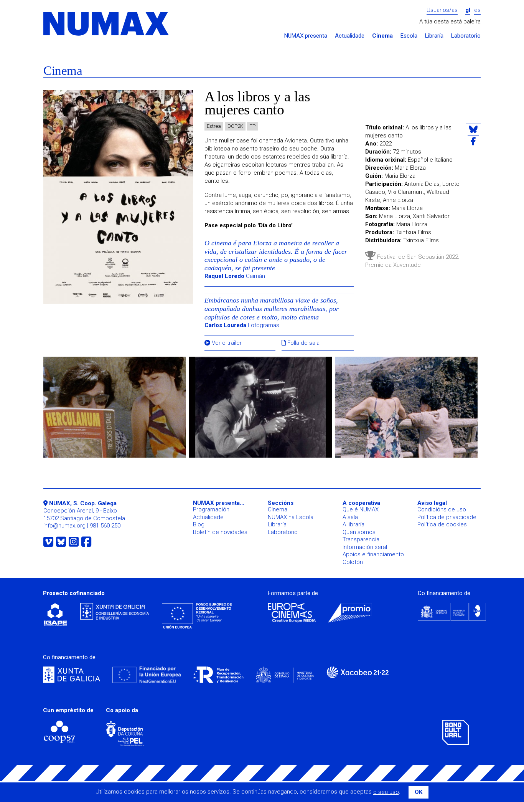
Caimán (234, 276)
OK (418, 792)
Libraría (434, 36)
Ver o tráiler (226, 343)
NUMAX (106, 24)
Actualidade (349, 36)
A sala (350, 517)
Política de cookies (442, 524)
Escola (408, 36)
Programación (211, 509)
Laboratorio (466, 36)
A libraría (353, 524)
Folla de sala (303, 343)
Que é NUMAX (361, 509)
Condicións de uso (441, 509)
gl (467, 10)
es (477, 10)
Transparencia (361, 539)
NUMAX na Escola (290, 517)
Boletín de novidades (220, 532)
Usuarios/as (442, 10)
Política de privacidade (446, 517)
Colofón (353, 562)
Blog (198, 524)
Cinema (382, 36)
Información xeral (365, 547)
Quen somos (359, 532)
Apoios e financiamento (373, 554)
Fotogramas (241, 325)
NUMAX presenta (305, 36)
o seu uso (386, 792)
